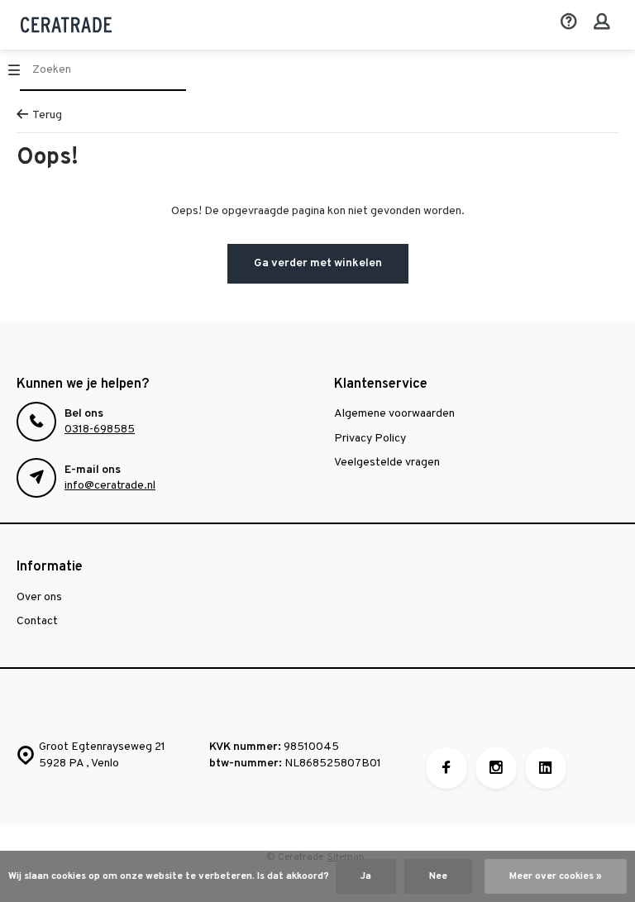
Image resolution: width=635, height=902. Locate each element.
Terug (47, 115)
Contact (37, 621)
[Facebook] (446, 768)
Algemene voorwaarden (394, 414)
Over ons (39, 597)
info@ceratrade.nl (109, 486)
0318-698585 (99, 429)
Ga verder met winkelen (318, 263)
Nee (438, 876)
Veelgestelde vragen (387, 463)
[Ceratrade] (66, 25)
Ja (365, 876)
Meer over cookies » (555, 876)
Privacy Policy (370, 439)
